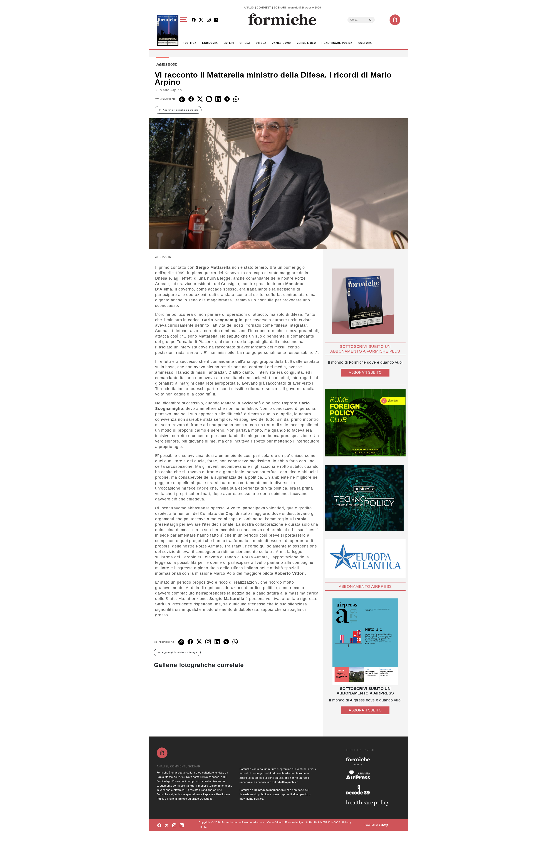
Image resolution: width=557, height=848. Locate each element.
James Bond (281, 43)
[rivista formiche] (365, 641)
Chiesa (245, 43)
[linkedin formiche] (181, 825)
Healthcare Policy (337, 43)
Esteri (229, 43)
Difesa (261, 43)
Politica (189, 43)
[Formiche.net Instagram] (208, 20)
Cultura (365, 43)
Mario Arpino (171, 90)
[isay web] (383, 824)
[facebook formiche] (159, 825)
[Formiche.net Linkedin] (216, 20)
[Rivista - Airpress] (369, 774)
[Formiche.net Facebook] (193, 20)
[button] (184, 30)
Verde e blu (306, 43)
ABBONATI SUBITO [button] (365, 372)
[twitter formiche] (166, 825)
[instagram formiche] (174, 825)
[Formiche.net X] (201, 20)
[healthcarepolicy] (369, 803)
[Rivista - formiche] (369, 761)
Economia (210, 43)
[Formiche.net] (394, 19)
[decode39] (369, 790)
